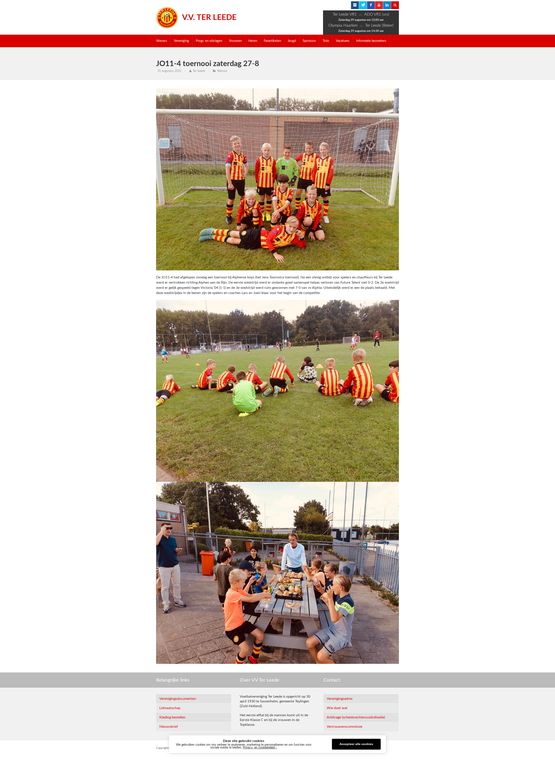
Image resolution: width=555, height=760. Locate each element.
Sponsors (309, 40)
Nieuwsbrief (168, 726)
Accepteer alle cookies (356, 744)
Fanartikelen (272, 40)
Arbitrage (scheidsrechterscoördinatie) (356, 717)
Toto (326, 40)
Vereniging (181, 40)
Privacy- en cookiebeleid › (260, 747)
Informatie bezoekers (371, 40)
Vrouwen (235, 40)
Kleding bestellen (172, 717)
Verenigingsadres (340, 698)
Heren (252, 40)
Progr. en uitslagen (209, 40)
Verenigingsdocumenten (177, 698)
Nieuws (161, 40)
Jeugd (292, 40)
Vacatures (342, 40)
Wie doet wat (337, 708)
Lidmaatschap (169, 708)
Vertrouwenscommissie (344, 726)
